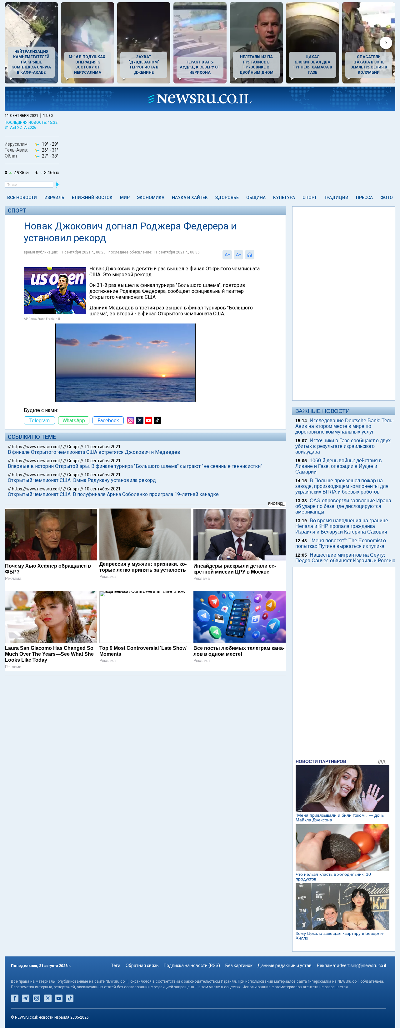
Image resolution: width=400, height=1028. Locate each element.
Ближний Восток (92, 197)
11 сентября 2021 (102, 446)
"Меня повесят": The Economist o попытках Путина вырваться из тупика (340, 543)
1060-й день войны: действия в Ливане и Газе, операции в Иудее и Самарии (338, 466)
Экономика (150, 197)
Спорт (309, 197)
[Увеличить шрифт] (238, 254)
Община (256, 197)
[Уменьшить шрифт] (227, 254)
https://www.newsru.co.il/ (37, 446)
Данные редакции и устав (285, 965)
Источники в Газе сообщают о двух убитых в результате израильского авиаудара (343, 446)
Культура (284, 197)
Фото (386, 197)
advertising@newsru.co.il (361, 965)
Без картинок (238, 965)
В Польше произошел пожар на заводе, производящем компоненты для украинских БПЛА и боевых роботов (341, 486)
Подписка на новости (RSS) (192, 965)
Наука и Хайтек (190, 197)
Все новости (22, 197)
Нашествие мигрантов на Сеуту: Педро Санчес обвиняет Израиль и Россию (345, 557)
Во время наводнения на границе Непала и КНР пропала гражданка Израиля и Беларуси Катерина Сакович (341, 526)
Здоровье (227, 197)
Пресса (364, 197)
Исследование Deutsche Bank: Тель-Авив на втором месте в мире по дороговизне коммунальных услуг (344, 426)
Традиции (336, 197)
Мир (125, 197)
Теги (115, 965)
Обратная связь (142, 965)
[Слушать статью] (256, 254)
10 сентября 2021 (102, 460)
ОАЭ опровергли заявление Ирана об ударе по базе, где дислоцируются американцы (343, 506)
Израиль (54, 197)
